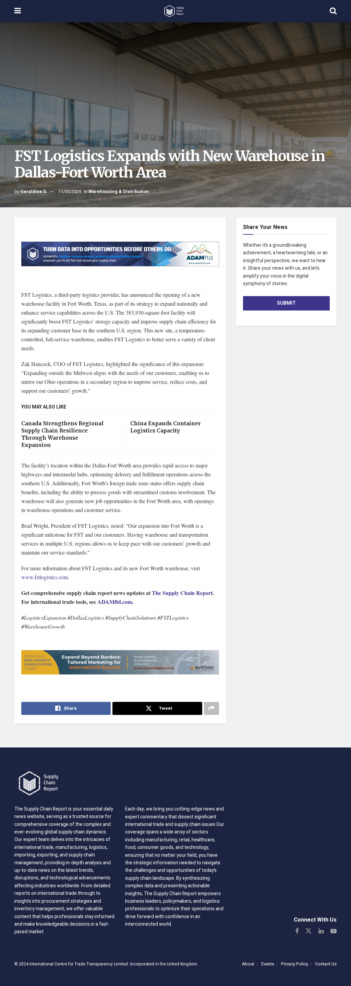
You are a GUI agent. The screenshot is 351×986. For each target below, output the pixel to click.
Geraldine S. (33, 191)
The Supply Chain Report (182, 593)
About (248, 964)
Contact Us (326, 964)
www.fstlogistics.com (44, 577)
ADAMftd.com (114, 602)
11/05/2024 (69, 191)
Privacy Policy (294, 964)
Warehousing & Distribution (118, 191)
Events (267, 964)
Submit (286, 303)
